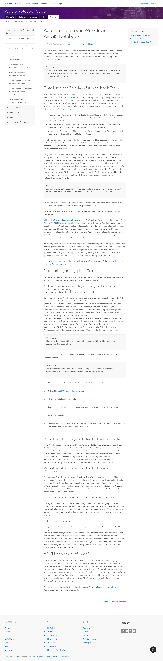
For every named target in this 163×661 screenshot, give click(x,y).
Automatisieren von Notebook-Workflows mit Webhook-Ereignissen (21, 91)
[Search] (135, 3)
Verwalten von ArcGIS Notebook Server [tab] (20, 31)
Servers (35, 4)
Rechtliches (65, 656)
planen (74, 97)
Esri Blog (86, 635)
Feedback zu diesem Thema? (113, 602)
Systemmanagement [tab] (16, 117)
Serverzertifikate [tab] (14, 107)
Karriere (85, 632)
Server (7, 635)
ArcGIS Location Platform (54, 639)
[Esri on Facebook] (126, 631)
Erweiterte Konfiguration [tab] (18, 122)
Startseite (10, 17)
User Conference (89, 639)
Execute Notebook (105, 587)
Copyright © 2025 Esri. (13, 656)
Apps (60, 4)
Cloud (53, 4)
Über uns (86, 628)
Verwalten (54, 17)
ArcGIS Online (49, 628)
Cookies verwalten (52, 656)
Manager (71, 391)
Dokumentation (11, 650)
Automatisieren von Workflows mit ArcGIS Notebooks (20, 82)
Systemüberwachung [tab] (16, 112)
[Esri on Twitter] (123, 631)
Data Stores (44, 4)
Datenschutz (40, 656)
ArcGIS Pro (48, 632)
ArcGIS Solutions (50, 646)
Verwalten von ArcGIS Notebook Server (30, 21)
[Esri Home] (126, 623)
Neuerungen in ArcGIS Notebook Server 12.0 (17, 100)
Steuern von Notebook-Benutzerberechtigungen (18, 66)
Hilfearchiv (91, 44)
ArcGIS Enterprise (14, 3)
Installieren (21, 17)
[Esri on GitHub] (130, 631)
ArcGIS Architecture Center (55, 650)
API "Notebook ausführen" (140, 42)
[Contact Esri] (134, 631)
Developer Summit (90, 643)
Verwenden (33, 17)
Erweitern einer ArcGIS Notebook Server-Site (17, 74)
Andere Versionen (74, 44)
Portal (28, 4)
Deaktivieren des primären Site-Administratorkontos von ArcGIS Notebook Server (21, 49)
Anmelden (144, 4)
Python (43, 17)
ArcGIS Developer (51, 643)
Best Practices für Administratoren (15, 58)
